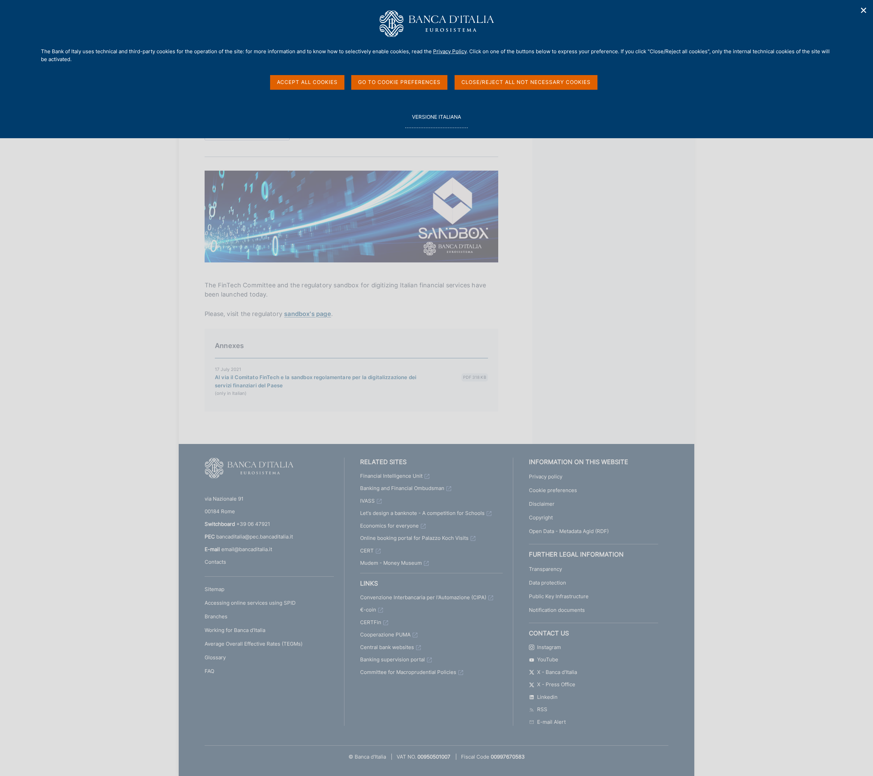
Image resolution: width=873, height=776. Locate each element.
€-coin (368, 609)
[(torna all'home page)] (249, 470)
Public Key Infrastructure (559, 596)
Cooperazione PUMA (385, 634)
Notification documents (557, 610)
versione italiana (436, 120)
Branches (216, 616)
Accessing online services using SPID (250, 603)
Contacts (215, 562)
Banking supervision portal (392, 659)
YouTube (547, 659)
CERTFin (370, 622)
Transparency (545, 569)
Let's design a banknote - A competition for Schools (422, 513)
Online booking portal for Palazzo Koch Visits (414, 538)
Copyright (541, 517)
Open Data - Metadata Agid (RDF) (569, 531)
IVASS (367, 501)
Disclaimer (541, 504)
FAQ (209, 671)
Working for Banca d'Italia (235, 630)
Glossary (215, 657)
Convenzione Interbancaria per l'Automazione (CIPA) (423, 597)
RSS (542, 709)
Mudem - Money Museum (391, 563)
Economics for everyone (389, 525)
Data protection (547, 582)
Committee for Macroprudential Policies (408, 672)
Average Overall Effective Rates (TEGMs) (253, 644)
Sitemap (214, 589)
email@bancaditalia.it (246, 549)
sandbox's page (307, 313)
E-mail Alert (551, 722)
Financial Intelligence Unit (391, 476)
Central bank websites (387, 647)
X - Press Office (556, 684)
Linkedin (547, 697)
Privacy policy (545, 476)
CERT (367, 550)
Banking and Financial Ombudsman (402, 488)
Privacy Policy (450, 51)
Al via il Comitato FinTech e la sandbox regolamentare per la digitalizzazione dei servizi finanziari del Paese (315, 381)
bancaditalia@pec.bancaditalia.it (254, 536)
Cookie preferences (553, 490)
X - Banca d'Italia (557, 672)
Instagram (549, 647)
